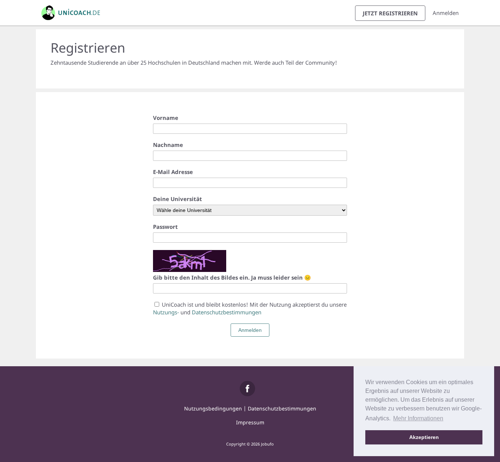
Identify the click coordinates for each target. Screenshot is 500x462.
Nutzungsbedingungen (213, 408)
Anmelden (446, 12)
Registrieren (390, 13)
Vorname (165, 117)
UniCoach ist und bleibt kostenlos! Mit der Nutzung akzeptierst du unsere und (250, 308)
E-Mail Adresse (173, 171)
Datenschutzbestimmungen (226, 312)
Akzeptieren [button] (424, 437)
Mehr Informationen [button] (418, 418)
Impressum (250, 422)
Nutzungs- (166, 312)
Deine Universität (177, 198)
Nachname (168, 144)
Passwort (165, 226)
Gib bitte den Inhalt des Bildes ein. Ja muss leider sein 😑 (232, 277)
